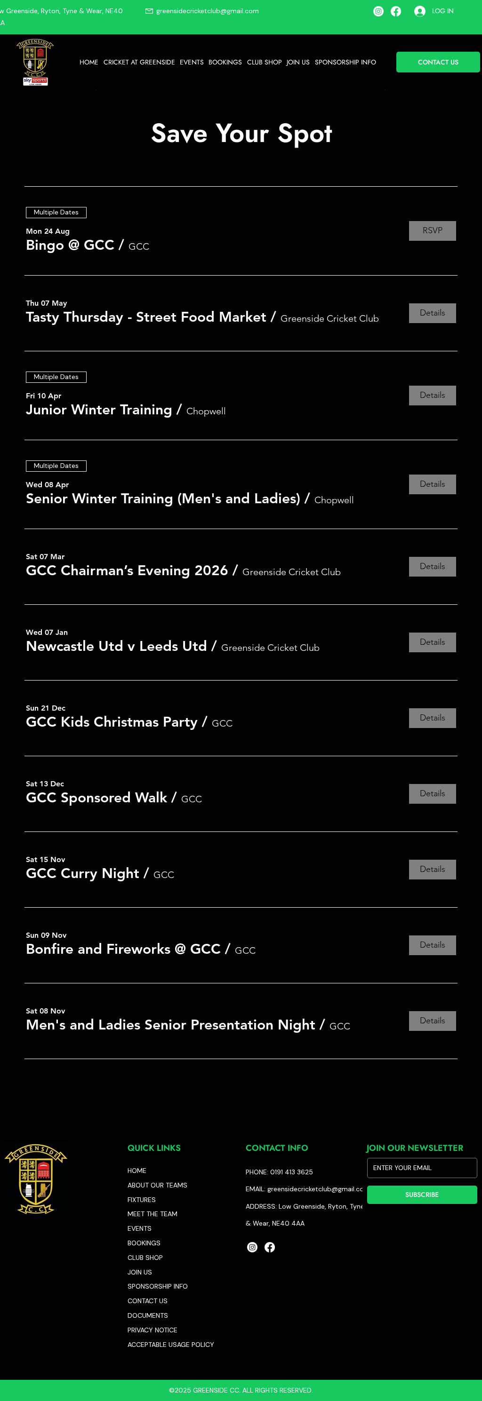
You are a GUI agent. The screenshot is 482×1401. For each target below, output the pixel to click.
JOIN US (140, 1272)
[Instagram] (378, 11)
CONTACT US (148, 1301)
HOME (137, 1170)
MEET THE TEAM (152, 1214)
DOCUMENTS (148, 1315)
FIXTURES (142, 1199)
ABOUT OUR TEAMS (157, 1185)
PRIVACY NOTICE (152, 1330)
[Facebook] (396, 11)
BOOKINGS (144, 1243)
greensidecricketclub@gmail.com (207, 11)
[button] (139, 62)
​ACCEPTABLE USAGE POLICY (171, 1344)
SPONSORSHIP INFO (158, 1286)
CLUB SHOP (145, 1257)
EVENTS (140, 1228)
